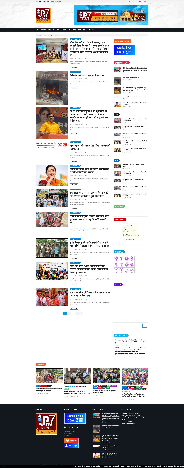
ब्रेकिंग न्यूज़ (43, 30)
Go (145, 326)
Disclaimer (67, 435)
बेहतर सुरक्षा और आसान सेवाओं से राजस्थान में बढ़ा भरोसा (90, 147)
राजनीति (64, 30)
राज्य (58, 30)
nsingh (71, 58)
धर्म (69, 30)
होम (37, 30)
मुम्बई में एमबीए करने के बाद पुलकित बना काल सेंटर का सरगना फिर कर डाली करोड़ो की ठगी (77, 392)
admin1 (95, 395)
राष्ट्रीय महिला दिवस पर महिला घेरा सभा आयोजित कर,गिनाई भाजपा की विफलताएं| (133, 395)
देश (53, 30)
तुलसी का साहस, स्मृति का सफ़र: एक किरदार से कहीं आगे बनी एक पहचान (89, 170)
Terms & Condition (69, 431)
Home (38, 35)
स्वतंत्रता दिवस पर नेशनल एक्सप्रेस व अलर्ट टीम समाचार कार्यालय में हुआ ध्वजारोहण (89, 194)
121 (77, 313)
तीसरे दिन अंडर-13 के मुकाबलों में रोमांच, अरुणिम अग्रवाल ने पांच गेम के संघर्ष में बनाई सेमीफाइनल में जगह (89, 269)
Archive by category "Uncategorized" (51, 35)
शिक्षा (84, 30)
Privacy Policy (68, 433)
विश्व (49, 30)
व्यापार (79, 30)
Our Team (91, 30)
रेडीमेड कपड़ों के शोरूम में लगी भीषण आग (87, 75)
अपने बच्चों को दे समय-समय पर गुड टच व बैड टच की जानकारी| (105, 391)
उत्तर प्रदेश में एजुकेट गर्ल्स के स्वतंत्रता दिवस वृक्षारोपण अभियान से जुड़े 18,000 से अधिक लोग (89, 219)
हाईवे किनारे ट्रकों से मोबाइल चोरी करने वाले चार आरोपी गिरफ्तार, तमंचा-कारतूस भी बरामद (89, 244)
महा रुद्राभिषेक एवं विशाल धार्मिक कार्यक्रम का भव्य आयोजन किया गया (90, 294)
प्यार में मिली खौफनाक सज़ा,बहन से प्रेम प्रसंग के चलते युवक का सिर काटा (49, 390)
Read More (74, 67)
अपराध (74, 30)
